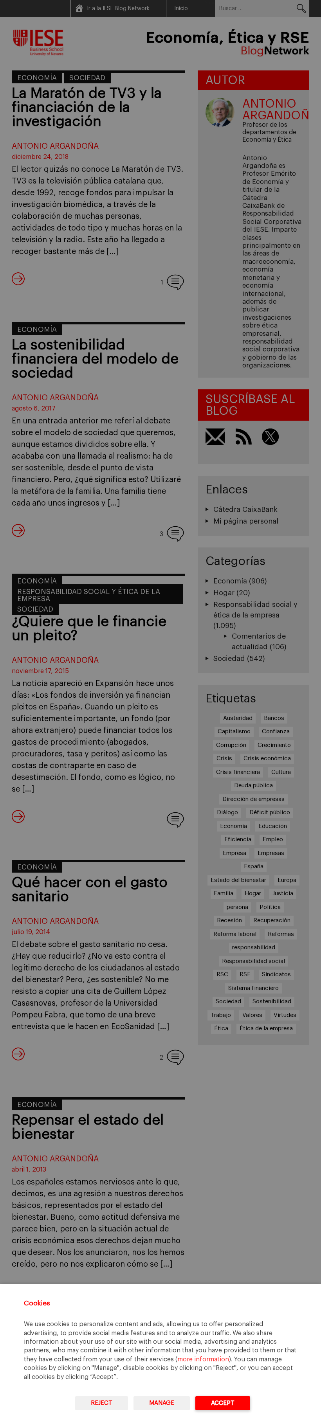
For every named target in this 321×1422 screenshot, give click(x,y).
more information (203, 1359)
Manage (161, 1403)
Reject (101, 1403)
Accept (222, 1403)
